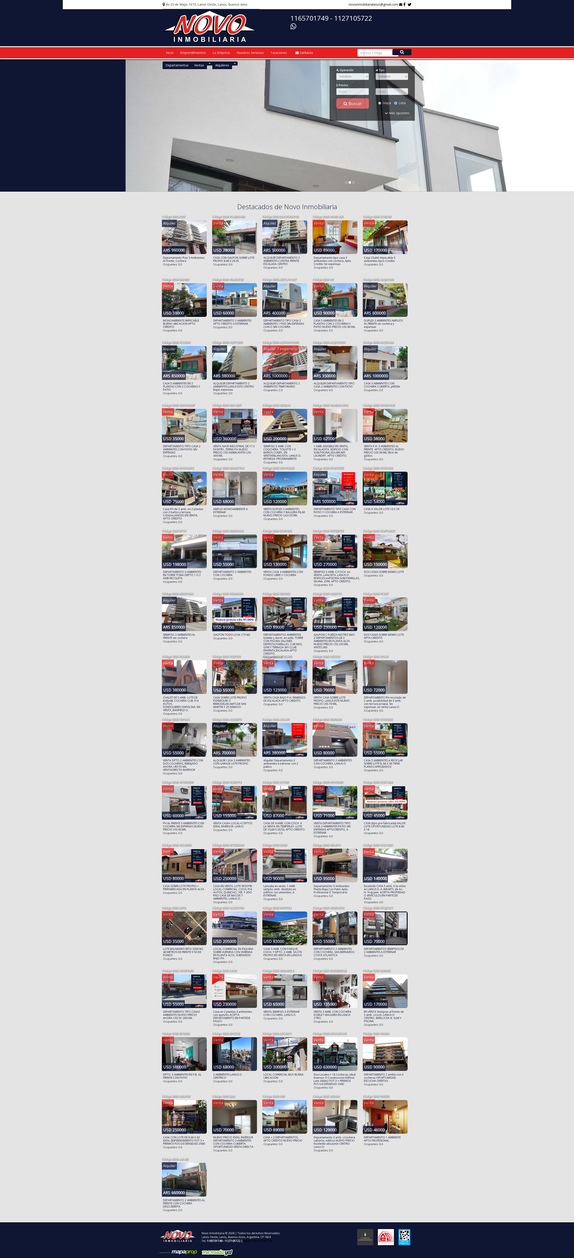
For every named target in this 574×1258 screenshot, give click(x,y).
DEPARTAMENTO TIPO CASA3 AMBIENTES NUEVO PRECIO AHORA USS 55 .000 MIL (181, 1015)
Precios (343, 85)
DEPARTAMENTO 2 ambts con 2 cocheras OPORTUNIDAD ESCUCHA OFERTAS (384, 1078)
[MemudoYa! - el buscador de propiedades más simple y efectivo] (216, 1252)
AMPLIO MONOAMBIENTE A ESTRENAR (230, 510)
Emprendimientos (193, 52)
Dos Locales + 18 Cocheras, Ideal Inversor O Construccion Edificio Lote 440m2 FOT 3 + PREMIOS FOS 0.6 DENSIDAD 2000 (335, 1079)
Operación (346, 70)
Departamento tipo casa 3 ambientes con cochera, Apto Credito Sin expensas (332, 261)
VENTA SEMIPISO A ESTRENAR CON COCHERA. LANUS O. (281, 1013)
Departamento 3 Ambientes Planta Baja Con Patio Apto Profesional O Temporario (331, 889)
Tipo (381, 70)
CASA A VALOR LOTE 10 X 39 (381, 509)
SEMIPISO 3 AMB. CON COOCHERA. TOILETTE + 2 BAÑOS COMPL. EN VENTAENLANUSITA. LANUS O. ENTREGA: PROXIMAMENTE (282, 452)
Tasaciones (278, 52)
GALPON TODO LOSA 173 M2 (231, 635)
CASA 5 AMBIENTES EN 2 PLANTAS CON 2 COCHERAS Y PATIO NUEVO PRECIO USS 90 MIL (334, 324)
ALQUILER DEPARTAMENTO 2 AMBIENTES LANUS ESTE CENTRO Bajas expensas (233, 386)
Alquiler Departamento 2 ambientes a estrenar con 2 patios (280, 763)
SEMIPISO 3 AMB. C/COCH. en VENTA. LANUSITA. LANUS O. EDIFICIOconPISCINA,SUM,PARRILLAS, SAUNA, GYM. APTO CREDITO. (337, 576)
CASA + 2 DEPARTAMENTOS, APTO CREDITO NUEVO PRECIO (282, 1138)
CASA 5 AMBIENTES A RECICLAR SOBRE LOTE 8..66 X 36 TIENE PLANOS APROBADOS (383, 763)
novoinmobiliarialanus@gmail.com (374, 4)
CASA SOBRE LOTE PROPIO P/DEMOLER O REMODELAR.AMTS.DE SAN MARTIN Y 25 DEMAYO (230, 702)
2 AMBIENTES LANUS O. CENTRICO (227, 1076)
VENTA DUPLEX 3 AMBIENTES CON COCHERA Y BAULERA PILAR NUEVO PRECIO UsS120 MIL (284, 512)
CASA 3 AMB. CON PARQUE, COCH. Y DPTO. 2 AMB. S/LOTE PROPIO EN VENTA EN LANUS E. (282, 952)
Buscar (354, 103)
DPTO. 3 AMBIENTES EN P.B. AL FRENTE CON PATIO (182, 1076)
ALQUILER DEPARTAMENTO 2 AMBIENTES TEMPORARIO (281, 384)
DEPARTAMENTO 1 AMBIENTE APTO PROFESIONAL (382, 1138)
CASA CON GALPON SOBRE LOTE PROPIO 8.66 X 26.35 (233, 259)
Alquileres (222, 65)
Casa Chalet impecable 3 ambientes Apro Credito (379, 259)
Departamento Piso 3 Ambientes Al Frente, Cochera (183, 259)
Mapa (387, 103)
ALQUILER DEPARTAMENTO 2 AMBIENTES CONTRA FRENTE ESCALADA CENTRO (281, 261)
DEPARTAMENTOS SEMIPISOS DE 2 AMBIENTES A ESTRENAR (384, 950)
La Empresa (221, 52)
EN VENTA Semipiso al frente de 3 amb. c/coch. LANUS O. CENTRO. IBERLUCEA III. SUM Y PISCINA (384, 1016)
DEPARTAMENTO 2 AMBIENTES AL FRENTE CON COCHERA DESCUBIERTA (184, 1203)
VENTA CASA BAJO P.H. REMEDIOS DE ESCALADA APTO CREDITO (284, 699)
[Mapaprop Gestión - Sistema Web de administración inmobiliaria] (178, 1252)
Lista (402, 103)
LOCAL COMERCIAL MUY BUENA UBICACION (283, 1076)
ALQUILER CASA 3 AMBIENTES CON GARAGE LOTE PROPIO (231, 761)
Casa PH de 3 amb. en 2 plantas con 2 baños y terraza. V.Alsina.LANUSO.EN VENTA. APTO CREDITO (183, 513)
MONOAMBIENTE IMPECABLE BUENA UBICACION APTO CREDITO (181, 324)
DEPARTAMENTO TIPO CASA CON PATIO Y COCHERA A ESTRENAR (335, 510)
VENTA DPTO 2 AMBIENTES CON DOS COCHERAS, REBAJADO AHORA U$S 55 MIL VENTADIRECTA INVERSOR (183, 765)
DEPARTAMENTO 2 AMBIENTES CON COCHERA (232, 573)
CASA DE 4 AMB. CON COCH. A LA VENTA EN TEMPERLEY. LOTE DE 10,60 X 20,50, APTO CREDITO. (284, 826)
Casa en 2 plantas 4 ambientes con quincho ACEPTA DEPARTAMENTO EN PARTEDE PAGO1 (232, 1016)
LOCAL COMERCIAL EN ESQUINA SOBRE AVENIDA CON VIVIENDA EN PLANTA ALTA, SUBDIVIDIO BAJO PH (233, 953)
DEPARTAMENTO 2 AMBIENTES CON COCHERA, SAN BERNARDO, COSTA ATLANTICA (334, 952)
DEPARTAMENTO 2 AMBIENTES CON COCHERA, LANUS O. (333, 761)
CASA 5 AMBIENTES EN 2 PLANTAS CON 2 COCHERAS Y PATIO (181, 386)
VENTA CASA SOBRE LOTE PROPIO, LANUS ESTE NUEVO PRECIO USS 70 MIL (332, 701)
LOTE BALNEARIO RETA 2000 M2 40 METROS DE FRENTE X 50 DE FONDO (183, 952)
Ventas (199, 65)
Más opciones (398, 113)
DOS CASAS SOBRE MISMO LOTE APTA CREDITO (384, 636)
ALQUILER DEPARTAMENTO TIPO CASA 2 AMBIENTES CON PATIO (334, 384)
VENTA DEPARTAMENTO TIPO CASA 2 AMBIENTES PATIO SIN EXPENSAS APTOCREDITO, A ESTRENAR (332, 828)
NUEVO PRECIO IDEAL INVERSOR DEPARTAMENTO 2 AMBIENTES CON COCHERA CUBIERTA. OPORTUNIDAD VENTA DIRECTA (233, 1142)
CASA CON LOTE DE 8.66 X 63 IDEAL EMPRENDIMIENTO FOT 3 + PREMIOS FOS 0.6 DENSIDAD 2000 (184, 1140)
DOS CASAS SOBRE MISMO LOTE (384, 572)
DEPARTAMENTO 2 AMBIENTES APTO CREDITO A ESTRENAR (232, 322)
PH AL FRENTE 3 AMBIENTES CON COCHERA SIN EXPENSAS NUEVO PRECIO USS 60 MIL (183, 826)
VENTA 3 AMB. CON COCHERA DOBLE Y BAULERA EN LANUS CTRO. (332, 1015)
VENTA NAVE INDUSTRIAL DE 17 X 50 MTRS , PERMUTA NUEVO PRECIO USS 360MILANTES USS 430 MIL (234, 451)
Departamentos (177, 65)
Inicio (170, 52)
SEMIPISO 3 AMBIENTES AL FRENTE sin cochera (179, 636)
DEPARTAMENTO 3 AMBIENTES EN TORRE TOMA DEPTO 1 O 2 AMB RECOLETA (182, 575)
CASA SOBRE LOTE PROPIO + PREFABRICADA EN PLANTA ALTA (183, 887)
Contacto (306, 52)
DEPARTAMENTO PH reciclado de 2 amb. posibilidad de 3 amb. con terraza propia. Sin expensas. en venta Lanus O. (385, 702)
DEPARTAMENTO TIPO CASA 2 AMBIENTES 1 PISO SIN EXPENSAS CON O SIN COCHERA (283, 324)
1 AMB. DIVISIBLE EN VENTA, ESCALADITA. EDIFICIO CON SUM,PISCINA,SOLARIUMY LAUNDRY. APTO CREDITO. (331, 451)
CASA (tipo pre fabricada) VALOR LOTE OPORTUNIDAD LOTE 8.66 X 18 (384, 826)
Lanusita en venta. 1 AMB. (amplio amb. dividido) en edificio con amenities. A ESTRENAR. (279, 890)
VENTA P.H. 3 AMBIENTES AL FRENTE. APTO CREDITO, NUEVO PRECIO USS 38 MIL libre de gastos (384, 451)
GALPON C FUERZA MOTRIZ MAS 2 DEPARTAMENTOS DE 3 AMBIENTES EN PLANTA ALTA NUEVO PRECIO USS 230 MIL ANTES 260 (334, 641)
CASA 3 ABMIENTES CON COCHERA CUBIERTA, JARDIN (382, 384)
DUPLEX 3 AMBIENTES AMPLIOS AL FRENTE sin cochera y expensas (383, 324)
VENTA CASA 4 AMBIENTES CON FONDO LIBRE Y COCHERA (283, 573)
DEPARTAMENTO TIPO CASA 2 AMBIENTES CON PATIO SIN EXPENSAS (181, 449)
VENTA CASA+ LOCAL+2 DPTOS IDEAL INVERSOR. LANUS (232, 824)
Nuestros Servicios (250, 52)
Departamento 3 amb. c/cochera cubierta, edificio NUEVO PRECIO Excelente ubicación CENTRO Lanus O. (334, 1142)
